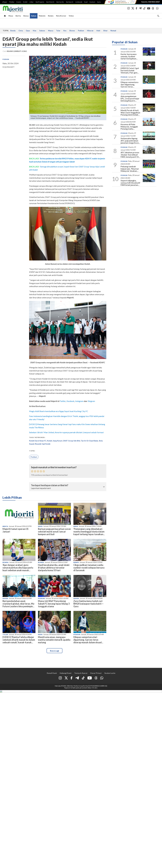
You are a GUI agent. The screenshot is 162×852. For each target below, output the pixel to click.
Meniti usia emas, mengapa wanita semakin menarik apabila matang (54, 640)
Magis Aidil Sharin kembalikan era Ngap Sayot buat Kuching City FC (58, 411)
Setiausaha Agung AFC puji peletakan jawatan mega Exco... (130, 140)
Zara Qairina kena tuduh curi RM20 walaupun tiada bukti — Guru (88, 604)
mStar (31, 2)
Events (18, 2)
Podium (81, 31)
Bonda (12, 31)
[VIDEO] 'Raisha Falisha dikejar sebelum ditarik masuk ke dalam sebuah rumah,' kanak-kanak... (19, 640)
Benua (26, 16)
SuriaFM (100, 2)
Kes (64, 31)
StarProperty (40, 2)
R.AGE (25, 2)
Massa (50, 31)
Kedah (49, 441)
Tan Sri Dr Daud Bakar (89, 441)
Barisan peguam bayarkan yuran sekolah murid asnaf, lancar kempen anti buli (54, 532)
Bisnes (72, 31)
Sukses (42, 31)
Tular (58, 31)
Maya (10, 16)
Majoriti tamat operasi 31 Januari (15, 530)
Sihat (105, 31)
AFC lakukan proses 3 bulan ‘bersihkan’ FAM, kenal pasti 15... (130, 154)
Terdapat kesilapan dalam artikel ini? (49, 485)
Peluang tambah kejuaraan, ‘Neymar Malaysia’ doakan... (130, 168)
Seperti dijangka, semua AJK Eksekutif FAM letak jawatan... (130, 182)
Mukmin (42, 16)
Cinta (20, 31)
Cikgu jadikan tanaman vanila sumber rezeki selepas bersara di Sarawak (88, 568)
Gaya (28, 31)
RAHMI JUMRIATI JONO (17, 51)
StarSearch (69, 2)
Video (71, 16)
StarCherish (50, 2)
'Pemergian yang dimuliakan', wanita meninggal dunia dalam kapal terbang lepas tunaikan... (89, 532)
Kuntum (92, 2)
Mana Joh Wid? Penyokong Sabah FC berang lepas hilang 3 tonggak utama (53, 604)
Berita (18, 16)
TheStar (11, 2)
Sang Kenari (57, 441)
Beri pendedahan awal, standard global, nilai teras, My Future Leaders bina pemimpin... (18, 604)
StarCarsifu (60, 2)
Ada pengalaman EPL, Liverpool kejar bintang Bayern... (130, 98)
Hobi (98, 31)
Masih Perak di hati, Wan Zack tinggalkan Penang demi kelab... (130, 112)
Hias (34, 31)
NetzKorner (61, 16)
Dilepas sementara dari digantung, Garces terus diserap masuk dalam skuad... (88, 640)
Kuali (86, 2)
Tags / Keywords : (37, 437)
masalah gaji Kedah (42, 444)
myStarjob (78, 2)
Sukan (33, 16)
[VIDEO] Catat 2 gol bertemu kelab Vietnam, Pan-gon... (130, 70)
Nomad (113, 31)
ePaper (4, 2)
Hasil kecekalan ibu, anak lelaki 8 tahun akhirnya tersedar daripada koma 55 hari (53, 568)
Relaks (51, 16)
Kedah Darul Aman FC (37, 441)
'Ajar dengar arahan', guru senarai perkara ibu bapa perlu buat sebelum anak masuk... (18, 568)
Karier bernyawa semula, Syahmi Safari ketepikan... (129, 56)
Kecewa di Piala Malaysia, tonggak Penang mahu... (129, 126)
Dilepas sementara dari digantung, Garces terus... (129, 84)
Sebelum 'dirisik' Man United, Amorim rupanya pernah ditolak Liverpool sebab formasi (66, 432)
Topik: (32, 451)
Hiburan (90, 31)
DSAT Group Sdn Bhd (71, 441)
